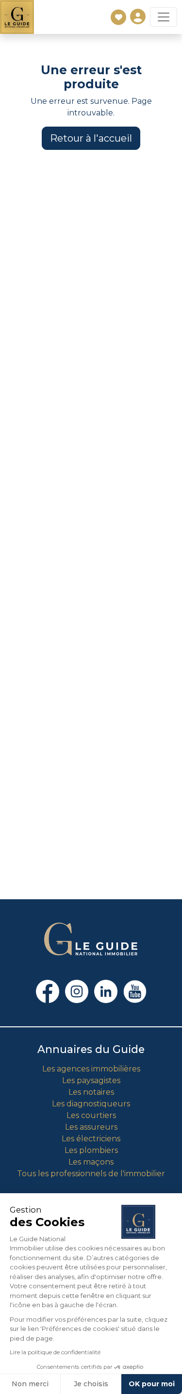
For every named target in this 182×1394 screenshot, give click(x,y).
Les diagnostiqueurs (91, 1103)
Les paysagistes (91, 1080)
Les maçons (91, 1162)
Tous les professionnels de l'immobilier (91, 1173)
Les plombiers (91, 1150)
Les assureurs (91, 1127)
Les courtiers (91, 1115)
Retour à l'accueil (91, 138)
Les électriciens (91, 1138)
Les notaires (91, 1092)
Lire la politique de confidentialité (55, 1352)
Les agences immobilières (91, 1068)
